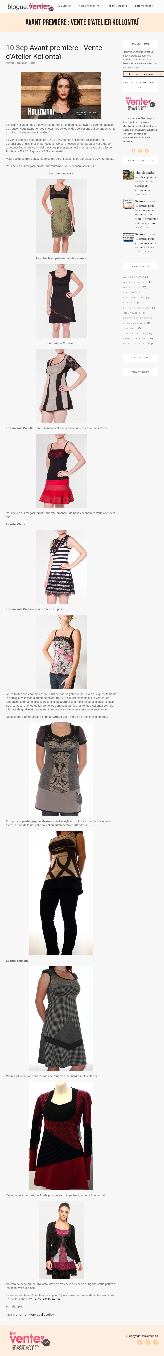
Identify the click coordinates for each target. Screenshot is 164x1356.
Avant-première (28, 63)
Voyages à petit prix (137, 343)
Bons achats (131, 287)
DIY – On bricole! (134, 297)
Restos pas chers (135, 323)
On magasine (131, 313)
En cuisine (130, 302)
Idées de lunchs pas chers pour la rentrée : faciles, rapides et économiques (145, 181)
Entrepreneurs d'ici (136, 308)
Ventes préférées (135, 338)
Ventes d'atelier (41, 1314)
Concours (130, 292)
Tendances (130, 328)
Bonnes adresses (134, 282)
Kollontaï (20, 1314)
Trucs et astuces (134, 333)
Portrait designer (135, 318)
